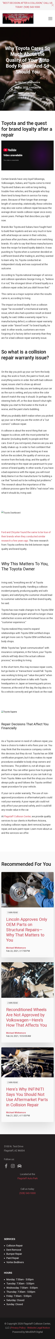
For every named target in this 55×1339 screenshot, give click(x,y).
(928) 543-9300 (32, 7)
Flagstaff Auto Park (27, 1178)
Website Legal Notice (38, 1327)
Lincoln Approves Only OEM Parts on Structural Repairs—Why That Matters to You (26, 930)
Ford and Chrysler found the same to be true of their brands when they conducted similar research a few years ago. (26, 536)
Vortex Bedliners (15, 1262)
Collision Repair (14, 1245)
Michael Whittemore (29, 82)
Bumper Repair (14, 1253)
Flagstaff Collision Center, (17, 816)
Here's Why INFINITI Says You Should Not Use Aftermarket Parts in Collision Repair (27, 1097)
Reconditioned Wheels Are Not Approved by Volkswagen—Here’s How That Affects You (26, 1017)
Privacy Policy (18, 1327)
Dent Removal (13, 1249)
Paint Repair (12, 1258)
